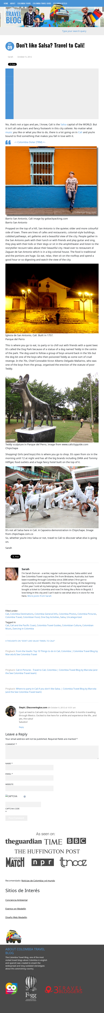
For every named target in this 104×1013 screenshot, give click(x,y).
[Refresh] (24, 796)
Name (9, 763)
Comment (11, 744)
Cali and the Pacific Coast (23, 625)
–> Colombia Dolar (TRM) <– (30, 142)
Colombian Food (31, 617)
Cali (80, 132)
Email (9, 774)
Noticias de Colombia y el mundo (38, 880)
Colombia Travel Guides (49, 625)
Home (6, 3)
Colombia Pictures (86, 613)
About (12, 3)
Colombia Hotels (60, 3)
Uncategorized (74, 617)
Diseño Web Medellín (16, 917)
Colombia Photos (67, 613)
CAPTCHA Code (12, 808)
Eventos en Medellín (15, 908)
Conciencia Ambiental (16, 900)
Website (9, 784)
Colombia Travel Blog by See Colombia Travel (13, 17)
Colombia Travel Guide (42, 3)
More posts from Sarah (39, 595)
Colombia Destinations (21, 613)
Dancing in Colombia (23, 628)
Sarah (10, 57)
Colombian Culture (71, 625)
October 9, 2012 (24, 57)
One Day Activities (50, 617)
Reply (21, 727)
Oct (9, 47)
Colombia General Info (46, 613)
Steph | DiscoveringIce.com (33, 707)
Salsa (63, 124)
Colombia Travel (13, 617)
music (8, 132)
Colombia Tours (24, 3)
